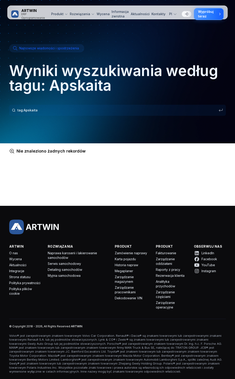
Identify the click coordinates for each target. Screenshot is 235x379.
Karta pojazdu (125, 259)
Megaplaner (124, 271)
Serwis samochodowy (64, 264)
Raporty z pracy (168, 270)
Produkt (57, 14)
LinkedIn (207, 253)
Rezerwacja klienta (170, 275)
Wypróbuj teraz (206, 14)
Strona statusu (20, 277)
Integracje (16, 271)
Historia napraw (126, 265)
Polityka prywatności (24, 283)
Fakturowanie (166, 253)
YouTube (208, 265)
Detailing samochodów (65, 270)
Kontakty (158, 14)
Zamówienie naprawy (131, 253)
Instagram (208, 271)
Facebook (209, 259)
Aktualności (140, 14)
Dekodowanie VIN (128, 298)
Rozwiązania (80, 14)
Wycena (103, 14)
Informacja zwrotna (120, 14)
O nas (13, 253)
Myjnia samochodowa (64, 275)
